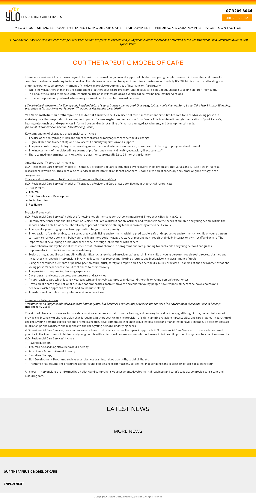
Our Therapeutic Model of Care (89, 28)
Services (45, 28)
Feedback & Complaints (178, 28)
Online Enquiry (237, 18)
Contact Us (229, 28)
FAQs (209, 28)
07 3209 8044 (239, 10)
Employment (138, 28)
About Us (24, 28)
